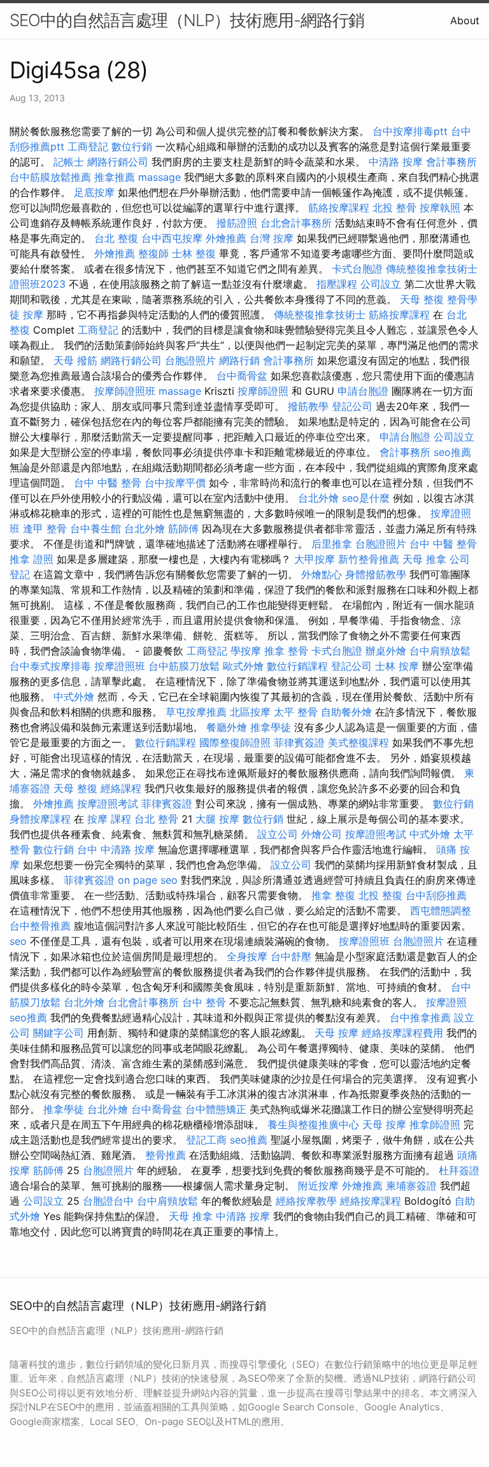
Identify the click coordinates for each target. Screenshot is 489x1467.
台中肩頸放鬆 (440, 650)
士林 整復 (194, 253)
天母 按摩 (336, 1032)
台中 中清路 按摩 (116, 849)
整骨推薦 (165, 1155)
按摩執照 (440, 207)
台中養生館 (95, 528)
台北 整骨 (156, 818)
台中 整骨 (204, 1002)
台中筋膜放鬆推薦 (50, 177)
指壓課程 (336, 284)
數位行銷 (131, 146)
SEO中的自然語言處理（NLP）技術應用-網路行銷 (187, 20)
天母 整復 (422, 299)
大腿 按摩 (217, 818)
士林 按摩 (397, 666)
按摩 (33, 314)
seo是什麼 (366, 498)
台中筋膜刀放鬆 (184, 666)
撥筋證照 (236, 222)
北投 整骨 (394, 207)
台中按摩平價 (175, 482)
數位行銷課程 (297, 666)
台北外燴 (318, 498)
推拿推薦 (114, 177)
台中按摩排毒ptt (410, 131)
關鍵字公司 (58, 1032)
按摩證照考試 (107, 803)
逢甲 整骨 (45, 528)
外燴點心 (321, 574)
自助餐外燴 (346, 711)
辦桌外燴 (385, 650)
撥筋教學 (308, 406)
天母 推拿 (424, 559)
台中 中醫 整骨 (107, 482)
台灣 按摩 (272, 238)
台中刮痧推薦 (436, 895)
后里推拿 (331, 543)
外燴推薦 (226, 238)
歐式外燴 (243, 666)
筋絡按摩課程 (338, 207)
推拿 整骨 (286, 650)
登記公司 (352, 406)
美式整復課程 (358, 742)
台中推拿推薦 (420, 1017)
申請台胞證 (362, 391)
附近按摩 (318, 1185)
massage (159, 177)
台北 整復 (116, 238)
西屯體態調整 (440, 910)
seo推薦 (452, 452)
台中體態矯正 (215, 1109)
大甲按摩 (314, 559)
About (464, 20)
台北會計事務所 (296, 222)
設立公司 (277, 834)
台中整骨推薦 (40, 925)
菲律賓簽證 (299, 742)
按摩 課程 (109, 818)
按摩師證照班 (124, 391)
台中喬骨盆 (241, 375)
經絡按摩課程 (370, 1200)
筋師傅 (183, 528)
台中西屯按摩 (171, 238)
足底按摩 (94, 192)
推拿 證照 (31, 559)
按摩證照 (446, 1002)
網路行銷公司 (117, 161)
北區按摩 (250, 711)
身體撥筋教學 (375, 574)
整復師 (153, 253)
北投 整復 (380, 895)
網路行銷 (239, 360)
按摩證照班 (119, 666)
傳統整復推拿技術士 (319, 314)
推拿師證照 (434, 1124)
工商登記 (87, 146)
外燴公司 (321, 834)
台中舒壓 (291, 956)
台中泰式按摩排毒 (50, 666)
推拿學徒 (270, 727)
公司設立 (380, 284)
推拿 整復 (333, 895)
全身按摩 (247, 956)
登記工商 (206, 1139)
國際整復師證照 (235, 742)
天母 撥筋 (75, 360)
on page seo (148, 880)
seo (18, 941)
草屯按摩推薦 (196, 711)
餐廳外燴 (226, 727)
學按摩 (245, 650)
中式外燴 (73, 696)
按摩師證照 (262, 391)
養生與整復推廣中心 (313, 1124)
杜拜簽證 (459, 1170)
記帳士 (68, 161)
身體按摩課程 (40, 818)
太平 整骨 (296, 711)
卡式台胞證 (357, 268)
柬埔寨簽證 (411, 1185)
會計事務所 (451, 161)
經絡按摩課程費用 (402, 1032)
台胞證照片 (190, 360)
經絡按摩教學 (306, 1200)
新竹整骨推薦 (368, 559)
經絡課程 (121, 788)
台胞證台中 (108, 1200)
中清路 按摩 (396, 161)
